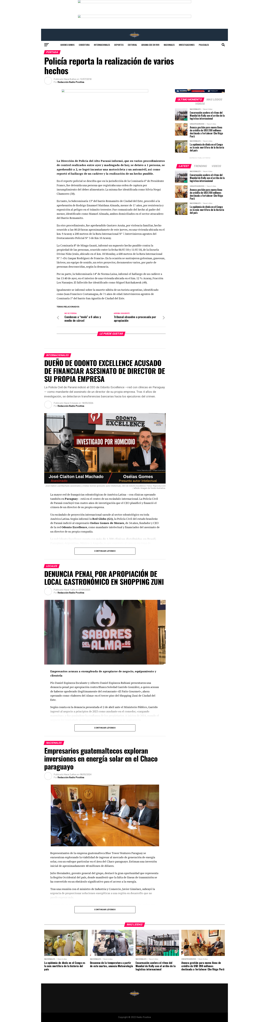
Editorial (132, 44)
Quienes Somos (67, 44)
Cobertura (84, 44)
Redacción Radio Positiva (71, 82)
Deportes (118, 44)
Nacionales (169, 44)
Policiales (204, 44)
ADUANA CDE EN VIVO (150, 44)
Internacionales (102, 44)
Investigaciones (186, 44)
